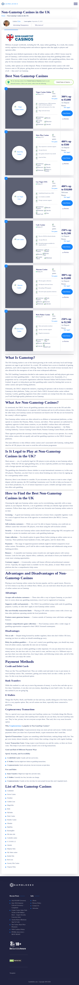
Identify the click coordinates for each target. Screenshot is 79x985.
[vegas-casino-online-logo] (19, 108)
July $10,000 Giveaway (19, 900)
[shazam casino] (19, 286)
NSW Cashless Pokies (18, 929)
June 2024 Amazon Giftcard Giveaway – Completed (18, 905)
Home (3, 16)
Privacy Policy (36, 903)
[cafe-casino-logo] (19, 241)
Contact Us (35, 905)
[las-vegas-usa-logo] (19, 198)
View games (54, 98)
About (34, 900)
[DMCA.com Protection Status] (15, 961)
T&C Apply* (67, 107)
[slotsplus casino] (19, 153)
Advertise (35, 908)
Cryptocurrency (15, 726)
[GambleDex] (9, 3)
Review (66, 119)
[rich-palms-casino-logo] (19, 331)
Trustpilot (12, 973)
